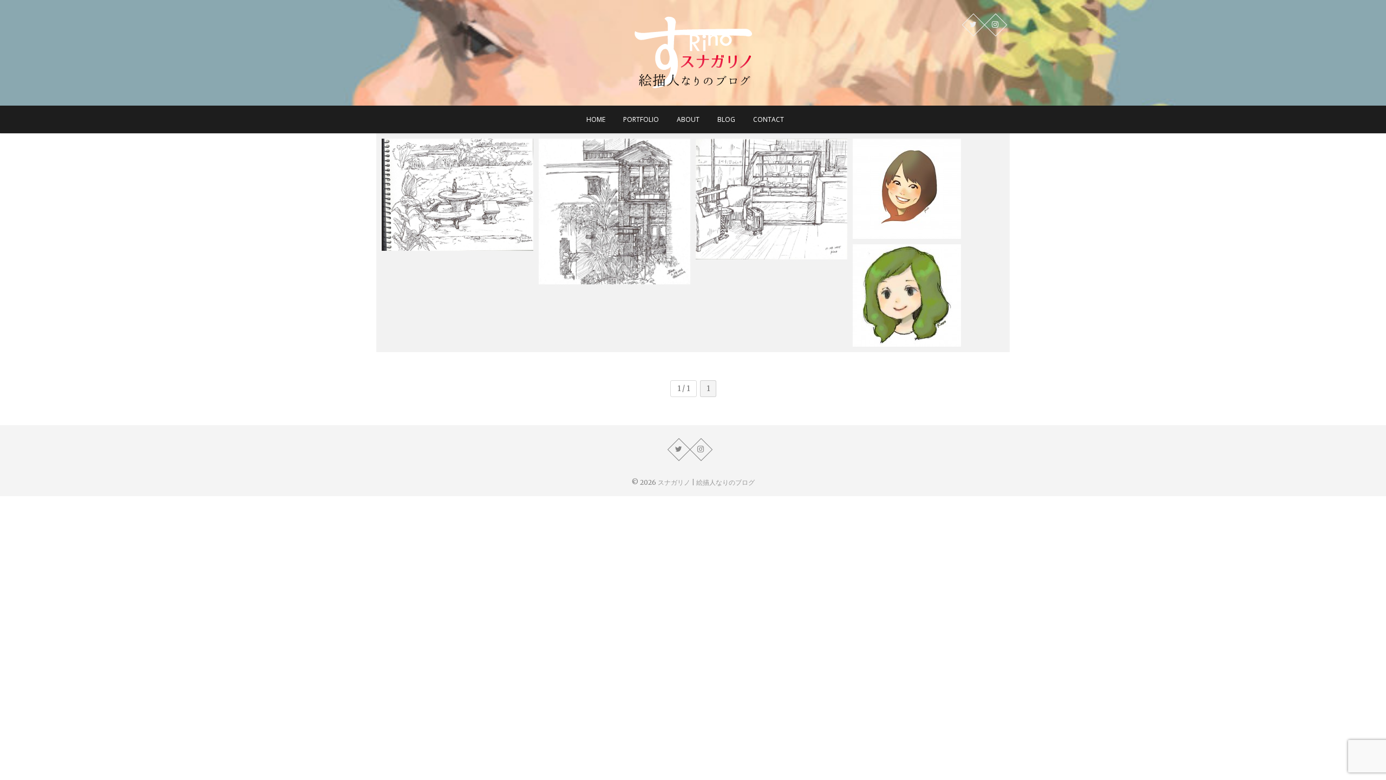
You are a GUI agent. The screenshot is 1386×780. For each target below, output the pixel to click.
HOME (595, 119)
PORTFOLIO (641, 119)
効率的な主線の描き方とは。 (916, 326)
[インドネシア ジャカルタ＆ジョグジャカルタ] (771, 199)
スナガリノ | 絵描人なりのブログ (706, 482)
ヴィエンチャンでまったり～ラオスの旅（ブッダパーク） (457, 224)
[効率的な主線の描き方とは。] (928, 295)
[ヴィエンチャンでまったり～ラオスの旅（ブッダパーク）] (457, 195)
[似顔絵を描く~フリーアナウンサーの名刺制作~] (928, 189)
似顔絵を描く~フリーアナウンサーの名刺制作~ (927, 212)
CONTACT (768, 119)
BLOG (726, 119)
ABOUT (688, 119)
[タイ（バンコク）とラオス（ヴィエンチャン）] (614, 211)
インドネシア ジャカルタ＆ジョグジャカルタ (771, 233)
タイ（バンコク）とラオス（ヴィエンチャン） (614, 258)
